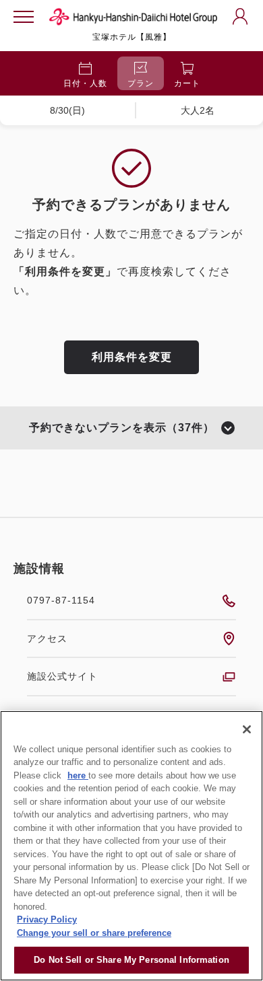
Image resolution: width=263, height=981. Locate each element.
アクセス (47, 638)
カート (187, 83)
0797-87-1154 (61, 600)
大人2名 (197, 110)
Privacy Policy (47, 919)
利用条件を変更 (132, 357)
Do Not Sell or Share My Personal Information (131, 960)
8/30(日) (67, 110)
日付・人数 (85, 83)
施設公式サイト (62, 676)
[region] (131, 846)
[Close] (247, 729)
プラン (140, 83)
